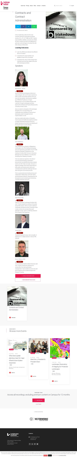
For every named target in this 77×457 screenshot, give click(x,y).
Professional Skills (22, 30)
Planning (11, 368)
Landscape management (19, 367)
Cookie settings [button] (55, 455)
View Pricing (39, 400)
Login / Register (38, 404)
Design (11, 367)
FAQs (35, 5)
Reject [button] (50, 455)
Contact (39, 5)
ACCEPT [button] (45, 455)
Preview (13, 317)
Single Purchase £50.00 (28, 275)
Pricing (27, 5)
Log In (72, 5)
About (31, 5)
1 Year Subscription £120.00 (28, 279)
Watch (13, 372)
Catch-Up (23, 5)
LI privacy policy (62, 455)
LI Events (44, 5)
